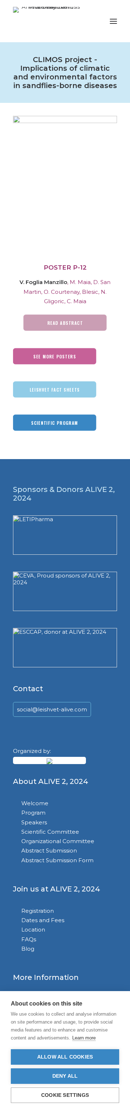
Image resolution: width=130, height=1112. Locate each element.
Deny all (65, 1076)
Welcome (34, 803)
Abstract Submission (49, 850)
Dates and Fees (42, 920)
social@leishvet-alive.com (52, 709)
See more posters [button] (54, 356)
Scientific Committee (50, 831)
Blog (27, 948)
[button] (113, 21)
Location (33, 929)
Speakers (34, 822)
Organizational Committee (57, 841)
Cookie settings (65, 1095)
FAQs (28, 939)
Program (33, 812)
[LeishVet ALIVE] (48, 21)
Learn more (84, 1038)
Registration (37, 910)
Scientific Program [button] (54, 422)
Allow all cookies (65, 1057)
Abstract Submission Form (57, 860)
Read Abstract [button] (65, 322)
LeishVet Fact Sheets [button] (55, 389)
